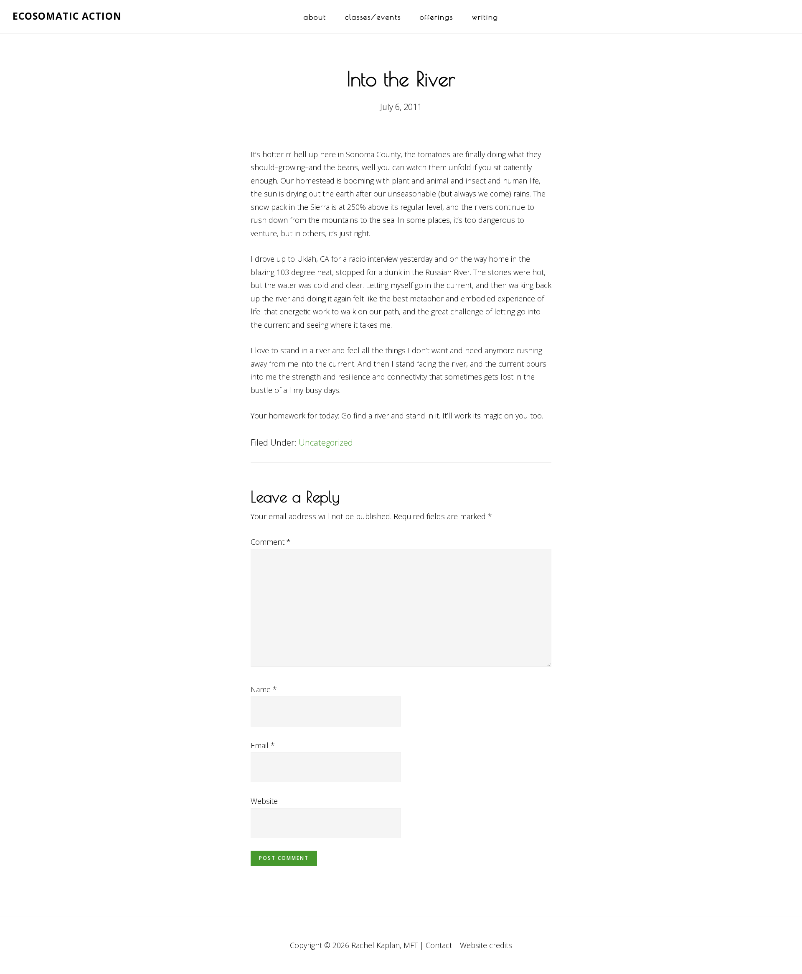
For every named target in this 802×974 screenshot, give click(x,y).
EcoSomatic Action (67, 16)
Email (263, 745)
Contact (439, 945)
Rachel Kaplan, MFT (384, 945)
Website (264, 801)
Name (264, 689)
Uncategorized (326, 442)
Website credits (486, 945)
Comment (271, 542)
